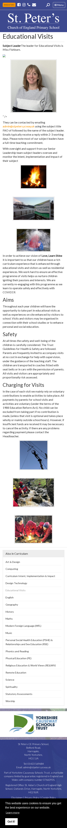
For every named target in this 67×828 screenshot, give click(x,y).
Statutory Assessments (19, 693)
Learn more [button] (12, 812)
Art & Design (13, 561)
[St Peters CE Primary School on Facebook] (19, 4)
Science (10, 679)
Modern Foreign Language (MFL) (23, 625)
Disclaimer (17, 797)
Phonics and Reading (17, 651)
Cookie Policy (48, 797)
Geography (12, 604)
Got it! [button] (11, 821)
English (10, 597)
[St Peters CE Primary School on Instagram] (24, 4)
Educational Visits (16, 590)
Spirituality (12, 686)
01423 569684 (36, 763)
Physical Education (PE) (18, 658)
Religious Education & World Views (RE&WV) (31, 665)
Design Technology (16, 583)
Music (9, 632)
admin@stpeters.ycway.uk (18, 126)
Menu (59, 5)
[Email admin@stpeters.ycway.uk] (34, 4)
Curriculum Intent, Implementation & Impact (30, 576)
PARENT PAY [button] (9, 5)
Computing (12, 568)
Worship (10, 701)
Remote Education (16, 672)
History (10, 611)
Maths (9, 618)
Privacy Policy (32, 797)
